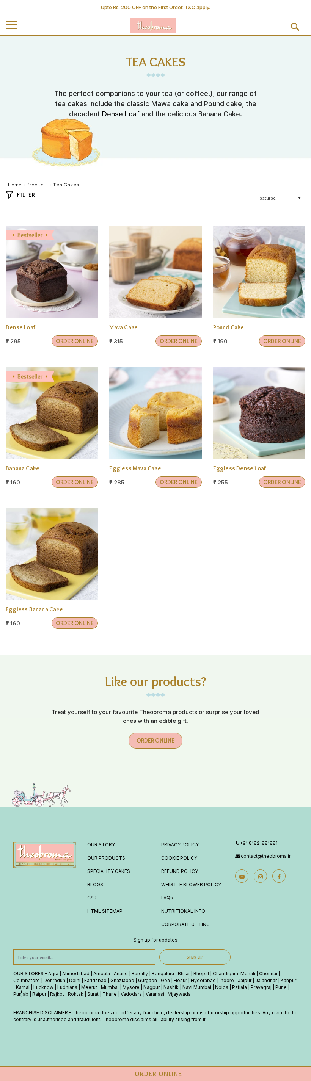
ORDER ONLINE (75, 341)
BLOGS (95, 884)
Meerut (89, 987)
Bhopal (201, 973)
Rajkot (57, 994)
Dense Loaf (121, 114)
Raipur (39, 994)
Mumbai (110, 987)
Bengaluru (163, 973)
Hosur (180, 980)
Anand (121, 973)
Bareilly (140, 973)
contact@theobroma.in (266, 856)
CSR (92, 898)
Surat (93, 994)
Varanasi (155, 994)
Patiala (239, 987)
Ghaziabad (122, 980)
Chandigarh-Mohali (234, 973)
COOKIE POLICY (179, 858)
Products (37, 185)
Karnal (23, 987)
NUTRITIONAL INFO (183, 911)
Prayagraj (261, 987)
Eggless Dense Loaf (239, 468)
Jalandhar (266, 980)
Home (15, 185)
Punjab (20, 994)
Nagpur (151, 987)
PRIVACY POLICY (180, 845)
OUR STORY (101, 845)
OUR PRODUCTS (106, 858)
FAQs (167, 898)
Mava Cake (123, 327)
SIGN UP (195, 957)
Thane (109, 994)
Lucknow (43, 987)
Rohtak (75, 994)
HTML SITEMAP (105, 911)
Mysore (131, 987)
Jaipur (244, 980)
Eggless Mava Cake (135, 468)
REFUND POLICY (179, 871)
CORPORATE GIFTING (185, 924)
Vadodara (131, 994)
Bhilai (184, 973)
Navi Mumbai (196, 987)
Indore (227, 980)
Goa (165, 980)
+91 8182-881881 (259, 843)
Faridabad (95, 980)
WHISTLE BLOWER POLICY (191, 884)
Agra (53, 973)
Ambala (101, 973)
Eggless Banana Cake (34, 609)
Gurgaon (147, 980)
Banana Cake (22, 468)
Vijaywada (179, 994)
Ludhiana (67, 987)
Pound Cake (228, 327)
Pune (281, 987)
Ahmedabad (76, 973)
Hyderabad (203, 980)
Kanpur (288, 980)
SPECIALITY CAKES (108, 871)
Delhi (74, 980)
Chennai (268, 973)
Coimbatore (26, 980)
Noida (221, 987)
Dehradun (54, 980)
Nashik (171, 987)
